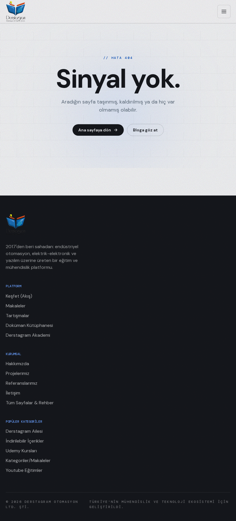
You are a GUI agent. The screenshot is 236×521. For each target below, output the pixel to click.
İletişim (13, 393)
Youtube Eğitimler (24, 470)
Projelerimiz (17, 373)
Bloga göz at (145, 130)
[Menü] (224, 11)
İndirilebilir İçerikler (25, 441)
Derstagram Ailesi (24, 431)
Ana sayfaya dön (94, 130)
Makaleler (16, 306)
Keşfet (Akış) (19, 296)
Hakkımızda (17, 364)
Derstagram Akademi (28, 335)
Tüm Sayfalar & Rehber (30, 403)
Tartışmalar (17, 316)
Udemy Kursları (21, 451)
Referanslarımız (21, 383)
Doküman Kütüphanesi (29, 325)
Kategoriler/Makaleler (28, 460)
